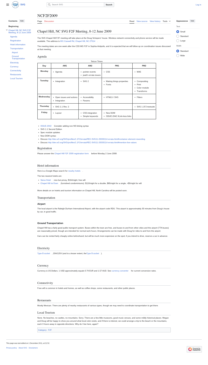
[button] (7, 4)
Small (182, 31)
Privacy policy (11, 348)
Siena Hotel (45, 180)
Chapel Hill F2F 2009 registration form (71, 153)
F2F (50, 330)
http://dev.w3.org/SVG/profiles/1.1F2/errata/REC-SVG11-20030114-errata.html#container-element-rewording (96, 139)
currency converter (120, 271)
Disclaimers (33, 348)
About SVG (23, 348)
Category (42, 330)
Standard (184, 36)
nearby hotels (74, 171)
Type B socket (43, 253)
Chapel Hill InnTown (49, 183)
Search (109, 5)
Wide (182, 55)
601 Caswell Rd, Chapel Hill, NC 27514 (77, 41)
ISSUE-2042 (46, 126)
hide (22, 21)
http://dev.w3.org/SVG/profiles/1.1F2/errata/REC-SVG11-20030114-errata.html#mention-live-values (92, 142)
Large (183, 40)
